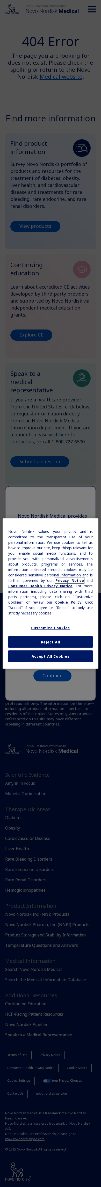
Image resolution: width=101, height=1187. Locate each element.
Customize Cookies (50, 628)
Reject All (50, 641)
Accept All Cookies (51, 656)
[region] (51, 593)
